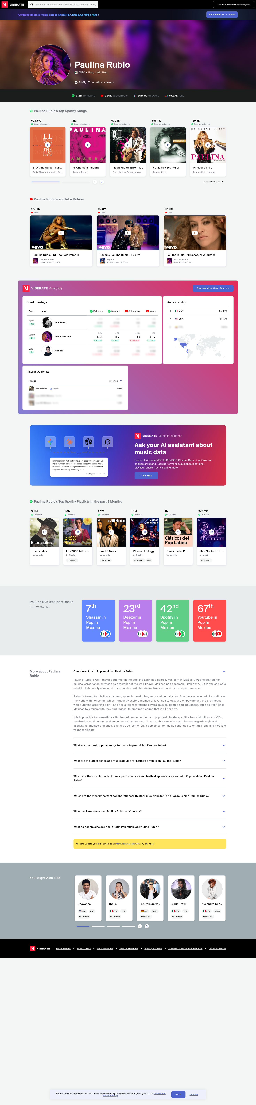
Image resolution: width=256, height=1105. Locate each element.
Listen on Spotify (212, 182)
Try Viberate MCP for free (222, 14)
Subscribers (134, 311)
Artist (43, 311)
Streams (115, 311)
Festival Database (128, 948)
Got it (178, 1094)
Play (48, 145)
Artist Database (105, 948)
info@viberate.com (125, 843)
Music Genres (63, 948)
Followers (98, 311)
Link (51, 388)
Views (153, 311)
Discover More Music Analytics (234, 4)
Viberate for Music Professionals (185, 948)
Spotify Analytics (153, 948)
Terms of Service (217, 948)
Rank (31, 311)
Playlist (32, 380)
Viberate (12, 4)
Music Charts (84, 948)
